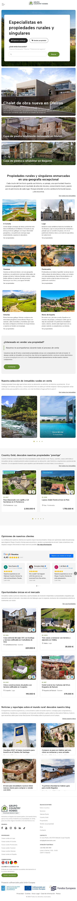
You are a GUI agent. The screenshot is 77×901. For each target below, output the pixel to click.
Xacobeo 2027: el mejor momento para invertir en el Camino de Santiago (19, 751)
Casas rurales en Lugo (8, 838)
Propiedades (44, 820)
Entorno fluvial (9, 472)
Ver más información (44, 544)
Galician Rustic (44, 814)
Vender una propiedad (47, 824)
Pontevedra (51, 505)
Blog (41, 827)
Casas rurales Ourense (8, 848)
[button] (1, 573)
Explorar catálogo (19, 40)
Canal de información (48, 894)
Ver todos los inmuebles (67, 196)
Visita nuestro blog (69, 719)
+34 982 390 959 (45, 848)
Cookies (28, 894)
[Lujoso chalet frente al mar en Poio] (58, 482)
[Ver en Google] (6, 567)
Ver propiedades (8, 238)
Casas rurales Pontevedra (9, 845)
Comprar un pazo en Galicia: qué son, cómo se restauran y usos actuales (56, 751)
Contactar (11, 367)
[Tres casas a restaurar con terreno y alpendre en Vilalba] (58, 620)
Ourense (20, 645)
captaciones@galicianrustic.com (16, 357)
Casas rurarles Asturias (8, 851)
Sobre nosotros (44, 808)
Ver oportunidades (69, 604)
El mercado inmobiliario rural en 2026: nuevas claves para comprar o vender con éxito (18, 788)
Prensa (58, 894)
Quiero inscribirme (9, 875)
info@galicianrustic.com (47, 840)
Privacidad (20, 894)
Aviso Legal (36, 894)
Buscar (53, 54)
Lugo (15, 505)
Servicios (42, 811)
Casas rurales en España (9, 854)
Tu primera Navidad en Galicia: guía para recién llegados (56, 787)
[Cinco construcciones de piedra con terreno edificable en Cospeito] (19, 667)
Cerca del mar (47, 472)
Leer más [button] (7, 580)
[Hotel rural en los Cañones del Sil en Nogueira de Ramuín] (58, 667)
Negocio (18, 472)
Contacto (43, 830)
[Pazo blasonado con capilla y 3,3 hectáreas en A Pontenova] (19, 482)
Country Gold (44, 817)
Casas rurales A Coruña (8, 841)
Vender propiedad (39, 40)
